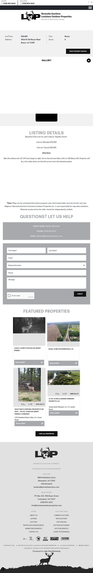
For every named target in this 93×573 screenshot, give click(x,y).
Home (33, 511)
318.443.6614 (46, 484)
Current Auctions (61, 515)
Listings (33, 519)
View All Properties (46, 434)
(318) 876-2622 (28, 3)
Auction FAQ (61, 522)
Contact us (33, 532)
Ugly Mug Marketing (52, 551)
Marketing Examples (33, 528)
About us (33, 515)
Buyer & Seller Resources (33, 525)
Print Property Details (78, 51)
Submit (80, 294)
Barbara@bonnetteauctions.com (49, 236)
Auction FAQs (61, 511)
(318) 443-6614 (9, 3)
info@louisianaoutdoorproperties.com (46, 505)
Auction (33, 522)
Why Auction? (61, 519)
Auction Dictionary (61, 525)
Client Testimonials (61, 532)
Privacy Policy (84, 545)
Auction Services (61, 528)
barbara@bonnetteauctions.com (46, 487)
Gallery (46, 60)
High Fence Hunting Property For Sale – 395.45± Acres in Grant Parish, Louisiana (29, 411)
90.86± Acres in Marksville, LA (60, 349)
